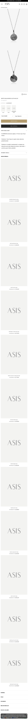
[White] (14, 108)
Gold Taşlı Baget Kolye (14, 463)
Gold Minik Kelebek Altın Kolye (14, 199)
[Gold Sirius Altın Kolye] (14, 486)
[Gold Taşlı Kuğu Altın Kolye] (14, 222)
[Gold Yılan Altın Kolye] (14, 575)
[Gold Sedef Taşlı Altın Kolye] (14, 663)
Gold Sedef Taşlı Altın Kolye (14, 684)
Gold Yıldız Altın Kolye (14, 287)
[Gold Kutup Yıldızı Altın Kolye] (14, 619)
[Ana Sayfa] (8, 4)
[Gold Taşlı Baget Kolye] (14, 442)
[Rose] (8, 108)
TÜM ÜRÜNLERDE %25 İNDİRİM (14, 0)
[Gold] (3, 108)
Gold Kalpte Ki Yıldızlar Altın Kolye (14, 331)
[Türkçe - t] (26, 4)
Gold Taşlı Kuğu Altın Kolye (14, 243)
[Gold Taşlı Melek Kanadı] (14, 398)
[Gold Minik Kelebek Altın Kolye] (14, 178)
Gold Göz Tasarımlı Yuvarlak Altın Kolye (14, 375)
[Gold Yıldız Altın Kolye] (14, 266)
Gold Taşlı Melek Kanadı (14, 419)
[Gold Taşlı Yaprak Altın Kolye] (14, 531)
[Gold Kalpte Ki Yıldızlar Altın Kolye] (14, 310)
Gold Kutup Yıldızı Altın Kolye (14, 640)
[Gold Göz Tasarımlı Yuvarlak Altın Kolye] (14, 354)
